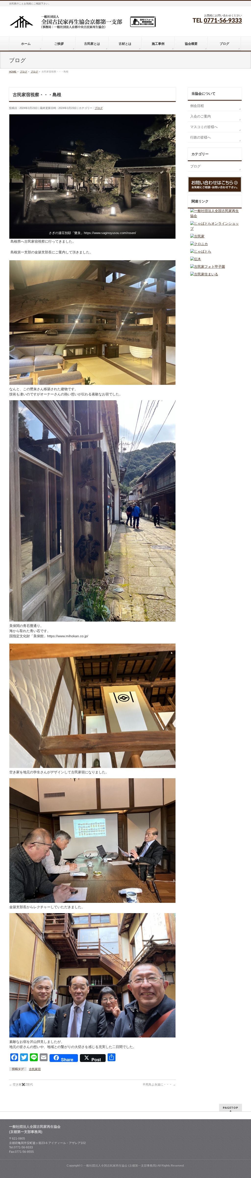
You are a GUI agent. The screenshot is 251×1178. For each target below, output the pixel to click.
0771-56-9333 (223, 20)
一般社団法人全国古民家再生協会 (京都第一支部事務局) (120, 1165)
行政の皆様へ (200, 137)
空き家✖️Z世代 (21, 1084)
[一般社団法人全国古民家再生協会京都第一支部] (82, 23)
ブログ (99, 107)
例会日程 (197, 106)
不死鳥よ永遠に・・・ (159, 1084)
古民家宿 (35, 1069)
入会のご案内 (200, 116)
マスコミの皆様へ (204, 127)
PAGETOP (230, 1107)
